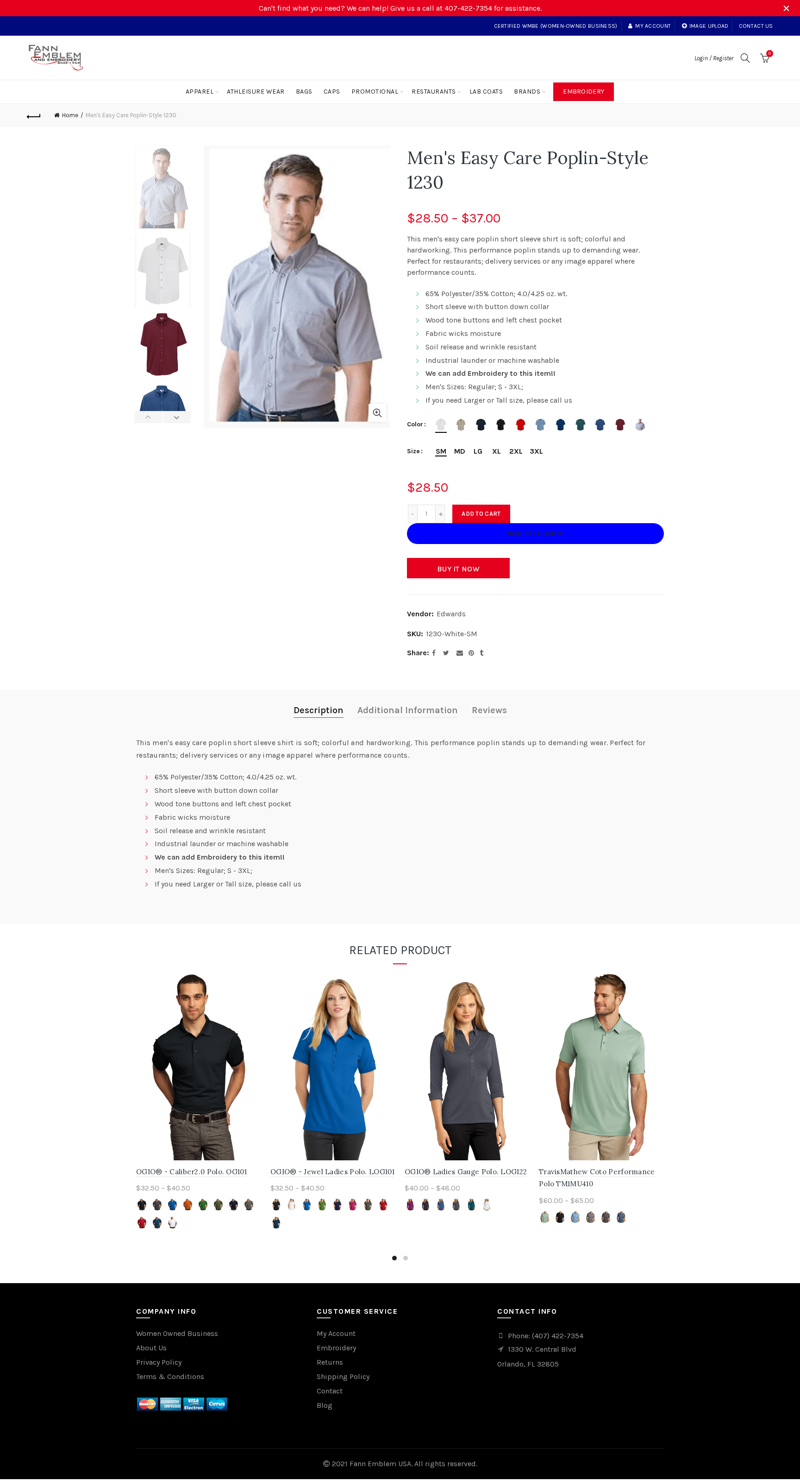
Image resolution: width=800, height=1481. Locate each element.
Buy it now (458, 568)
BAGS (304, 91)
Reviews (489, 710)
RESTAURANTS (434, 91)
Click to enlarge (377, 413)
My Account (336, 1333)
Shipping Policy (343, 1376)
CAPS (332, 91)
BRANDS (527, 91)
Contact (330, 1390)
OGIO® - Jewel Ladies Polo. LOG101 (332, 1171)
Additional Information (407, 710)
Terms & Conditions (170, 1376)
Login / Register (713, 58)
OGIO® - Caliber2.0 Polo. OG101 (191, 1171)
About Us (151, 1347)
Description (319, 710)
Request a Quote (535, 534)
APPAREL (200, 91)
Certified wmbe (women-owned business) (556, 26)
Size (413, 451)
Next (177, 417)
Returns (330, 1362)
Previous (149, 417)
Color (415, 424)
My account (653, 26)
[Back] (33, 115)
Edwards (451, 613)
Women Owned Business (177, 1333)
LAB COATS (486, 91)
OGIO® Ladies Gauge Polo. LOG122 (466, 1171)
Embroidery (583, 91)
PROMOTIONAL (375, 91)
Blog (324, 1405)
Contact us (756, 26)
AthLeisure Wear (256, 91)
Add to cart (481, 513)
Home (70, 115)
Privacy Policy (158, 1362)
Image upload (709, 26)
